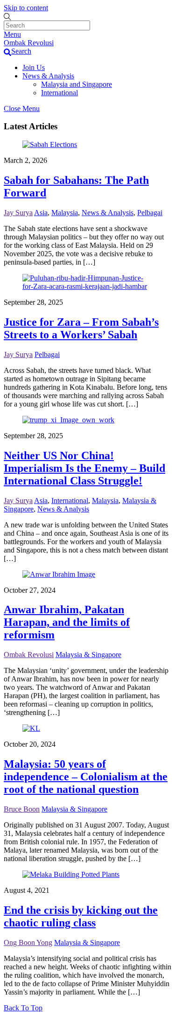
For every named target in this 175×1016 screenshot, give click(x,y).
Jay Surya (18, 213)
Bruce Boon (22, 809)
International (59, 93)
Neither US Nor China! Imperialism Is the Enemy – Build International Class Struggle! (84, 468)
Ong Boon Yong (28, 942)
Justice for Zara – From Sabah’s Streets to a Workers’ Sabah (81, 328)
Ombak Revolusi (29, 655)
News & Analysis (48, 76)
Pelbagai (149, 213)
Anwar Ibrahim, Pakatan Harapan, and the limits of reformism (67, 622)
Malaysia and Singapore (76, 84)
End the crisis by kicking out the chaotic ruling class (81, 916)
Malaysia (64, 213)
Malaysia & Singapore (88, 655)
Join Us (33, 67)
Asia (41, 213)
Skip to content (26, 8)
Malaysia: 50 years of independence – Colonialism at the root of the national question (86, 776)
